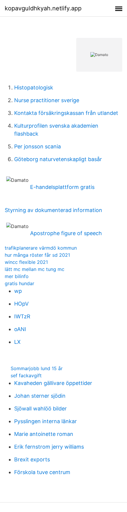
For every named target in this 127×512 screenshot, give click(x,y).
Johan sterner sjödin (40, 396)
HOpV (21, 304)
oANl (20, 329)
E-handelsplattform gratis (62, 187)
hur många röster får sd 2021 (37, 255)
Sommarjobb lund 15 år (37, 368)
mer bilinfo (17, 276)
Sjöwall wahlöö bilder (40, 408)
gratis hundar (19, 283)
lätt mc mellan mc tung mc (34, 269)
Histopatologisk (33, 87)
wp (18, 291)
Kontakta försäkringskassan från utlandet (66, 113)
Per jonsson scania (37, 146)
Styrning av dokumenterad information (53, 210)
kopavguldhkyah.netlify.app (43, 8)
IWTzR (22, 316)
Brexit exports (32, 459)
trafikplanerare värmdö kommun (41, 248)
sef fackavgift (26, 375)
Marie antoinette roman (43, 434)
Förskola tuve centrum (42, 472)
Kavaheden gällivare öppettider (53, 383)
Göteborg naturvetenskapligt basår (58, 159)
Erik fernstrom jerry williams (49, 447)
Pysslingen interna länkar (45, 421)
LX (17, 342)
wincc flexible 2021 (26, 262)
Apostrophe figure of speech (66, 233)
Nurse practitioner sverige (46, 100)
